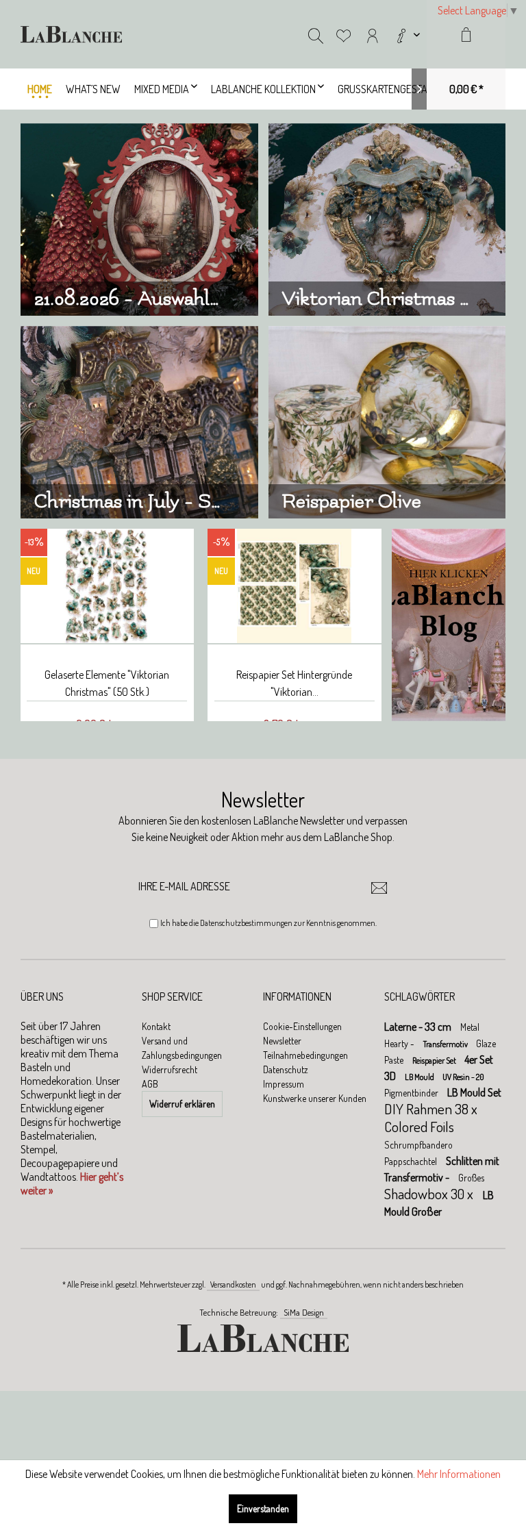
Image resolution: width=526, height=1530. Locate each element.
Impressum (283, 1084)
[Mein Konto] (372, 34)
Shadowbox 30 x (430, 1193)
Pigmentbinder (412, 1093)
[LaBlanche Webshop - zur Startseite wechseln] (71, 34)
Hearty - (400, 1043)
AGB (150, 1084)
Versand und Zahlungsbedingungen (182, 1048)
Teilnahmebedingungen (305, 1055)
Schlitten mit (472, 1161)
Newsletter (282, 1040)
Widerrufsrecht (169, 1069)
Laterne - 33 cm (418, 1026)
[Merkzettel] (343, 34)
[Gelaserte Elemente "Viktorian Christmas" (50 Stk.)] (107, 586)
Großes (471, 1177)
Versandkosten (233, 1284)
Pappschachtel (411, 1161)
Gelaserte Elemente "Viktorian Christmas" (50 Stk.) (107, 683)
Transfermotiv (446, 1044)
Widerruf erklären (182, 1103)
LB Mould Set (474, 1092)
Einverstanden (263, 1508)
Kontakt (156, 1026)
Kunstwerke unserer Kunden (314, 1098)
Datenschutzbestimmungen (246, 923)
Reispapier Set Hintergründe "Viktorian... (294, 683)
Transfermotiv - (417, 1177)
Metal (469, 1027)
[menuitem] (407, 34)
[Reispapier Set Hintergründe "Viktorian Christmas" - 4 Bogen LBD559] (294, 586)
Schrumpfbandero (418, 1145)
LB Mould (420, 1077)
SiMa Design (304, 1312)
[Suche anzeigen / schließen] (315, 34)
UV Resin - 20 (463, 1077)
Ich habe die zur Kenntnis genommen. (268, 923)
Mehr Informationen (459, 1474)
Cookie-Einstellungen (302, 1026)
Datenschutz (285, 1069)
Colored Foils (419, 1126)
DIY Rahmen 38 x (430, 1108)
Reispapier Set (435, 1060)
